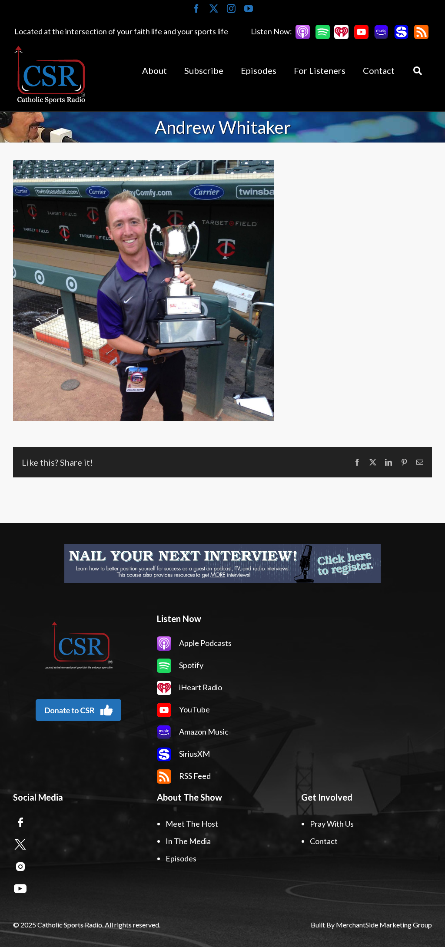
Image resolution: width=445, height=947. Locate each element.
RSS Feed (194, 776)
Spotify (190, 665)
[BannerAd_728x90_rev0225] (222, 563)
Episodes (181, 858)
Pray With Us (332, 823)
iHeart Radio (200, 687)
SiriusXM (194, 753)
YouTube (194, 709)
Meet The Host (192, 823)
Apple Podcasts (205, 643)
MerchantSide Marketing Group (384, 925)
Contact (324, 841)
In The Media (188, 841)
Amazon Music (203, 731)
